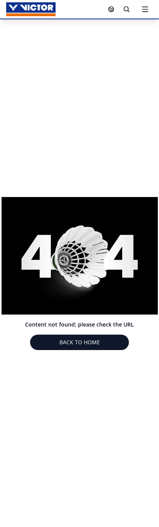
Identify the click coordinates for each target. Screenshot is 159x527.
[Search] (126, 9)
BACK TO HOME (79, 342)
